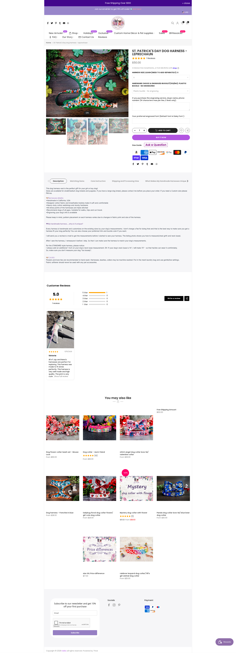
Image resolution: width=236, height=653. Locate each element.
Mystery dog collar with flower (133, 512)
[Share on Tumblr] (60, 23)
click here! (136, 9)
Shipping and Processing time (125, 181)
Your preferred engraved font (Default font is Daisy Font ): (158, 116)
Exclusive (105, 33)
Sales (163, 33)
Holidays (89, 33)
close (50, 3)
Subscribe (75, 633)
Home (48, 43)
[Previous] (50, 83)
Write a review (174, 298)
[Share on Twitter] (52, 23)
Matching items (77, 181)
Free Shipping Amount (166, 409)
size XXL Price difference (93, 573)
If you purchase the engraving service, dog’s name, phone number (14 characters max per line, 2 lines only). (158, 99)
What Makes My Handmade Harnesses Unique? (166, 181)
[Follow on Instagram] (114, 605)
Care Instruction (98, 181)
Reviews (102, 37)
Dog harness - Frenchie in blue (59, 512)
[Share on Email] (64, 23)
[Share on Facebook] (48, 23)
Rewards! (178, 33)
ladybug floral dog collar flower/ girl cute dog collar (98, 513)
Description (58, 181)
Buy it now (161, 137)
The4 (95, 651)
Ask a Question (155, 145)
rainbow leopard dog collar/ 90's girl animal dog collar (135, 574)
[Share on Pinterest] (56, 23)
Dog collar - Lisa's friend (94, 452)
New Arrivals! (57, 33)
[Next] (124, 83)
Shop (75, 33)
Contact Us (87, 37)
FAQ (54, 37)
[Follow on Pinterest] (119, 605)
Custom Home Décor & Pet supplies (133, 33)
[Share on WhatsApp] (68, 23)
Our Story (67, 37)
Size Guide (137, 145)
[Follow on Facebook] (109, 605)
